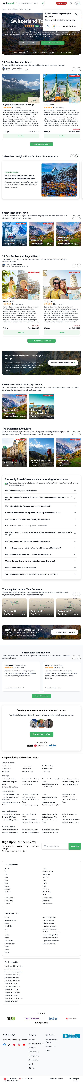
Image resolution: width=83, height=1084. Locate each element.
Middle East (46, 901)
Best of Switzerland (51, 688)
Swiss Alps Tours (27, 771)
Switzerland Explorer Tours (30, 794)
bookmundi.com (57, 1079)
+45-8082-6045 (11, 1079)
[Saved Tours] (70, 3)
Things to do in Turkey (12, 995)
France (7, 880)
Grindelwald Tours (48, 766)
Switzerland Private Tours (70, 784)
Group (6, 932)
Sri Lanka (46, 889)
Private (7, 935)
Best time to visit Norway (12, 975)
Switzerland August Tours (10, 820)
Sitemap (32, 1068)
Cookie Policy (34, 1060)
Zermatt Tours (26, 766)
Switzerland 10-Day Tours (30, 832)
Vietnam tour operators (50, 938)
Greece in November (11, 1001)
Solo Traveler (9, 940)
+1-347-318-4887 (27, 1079)
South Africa (9, 901)
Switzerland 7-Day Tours (30, 829)
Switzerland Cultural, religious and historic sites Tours (30, 799)
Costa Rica (46, 877)
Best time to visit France (12, 980)
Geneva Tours (26, 769)
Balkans (7, 903)
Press (48, 1050)
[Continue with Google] (54, 26)
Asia (6, 874)
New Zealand (47, 892)
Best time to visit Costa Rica (13, 966)
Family (7, 938)
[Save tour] (4, 76)
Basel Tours (6, 771)
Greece (7, 886)
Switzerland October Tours (30, 822)
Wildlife (7, 929)
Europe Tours (12, 9)
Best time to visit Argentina (13, 972)
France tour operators (50, 929)
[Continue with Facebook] (47, 26)
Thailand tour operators (50, 935)
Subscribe (75, 846)
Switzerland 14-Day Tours (50, 829)
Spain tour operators (49, 917)
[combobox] (30, 3)
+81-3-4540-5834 (12, 1081)
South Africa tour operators (51, 932)
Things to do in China (11, 989)
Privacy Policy (34, 1056)
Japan (45, 883)
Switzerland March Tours (70, 822)
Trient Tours (46, 771)
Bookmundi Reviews (36, 1044)
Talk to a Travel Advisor (29, 43)
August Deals (61, 3)
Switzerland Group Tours (10, 787)
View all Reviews (41, 696)
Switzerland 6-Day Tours (50, 832)
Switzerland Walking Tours (10, 794)
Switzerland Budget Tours (70, 782)
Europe (7, 868)
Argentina (8, 895)
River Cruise (8, 926)
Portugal (7, 889)
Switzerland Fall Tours (9, 817)
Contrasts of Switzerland (13, 688)
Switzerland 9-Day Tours (10, 832)
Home (4, 9)
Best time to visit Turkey (12, 978)
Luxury (7, 949)
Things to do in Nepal (11, 983)
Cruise (7, 923)
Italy (6, 871)
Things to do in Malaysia (12, 992)
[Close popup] (76, 14)
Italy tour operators (49, 920)
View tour (21, 136)
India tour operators (49, 923)
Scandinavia (47, 874)
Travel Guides (33, 1052)
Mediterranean (47, 903)
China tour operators (49, 943)
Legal (31, 1064)
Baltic (44, 868)
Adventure (8, 917)
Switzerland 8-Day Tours (10, 829)
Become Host (50, 1046)
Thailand (7, 892)
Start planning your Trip (41, 734)
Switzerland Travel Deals (70, 779)
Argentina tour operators (51, 940)
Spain (6, 877)
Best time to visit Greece (12, 969)
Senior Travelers (10, 943)
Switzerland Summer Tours (11, 814)
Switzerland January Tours (71, 819)
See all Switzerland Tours (52, 43)
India (44, 880)
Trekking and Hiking (11, 920)
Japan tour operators (49, 926)
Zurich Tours (6, 766)
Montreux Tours (47, 769)
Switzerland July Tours (29, 819)
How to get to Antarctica (12, 986)
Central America (48, 895)
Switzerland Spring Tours (50, 814)
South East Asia (48, 871)
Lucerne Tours (6, 769)
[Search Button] (43, 3)
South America (9, 898)
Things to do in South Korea (13, 998)
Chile (6, 883)
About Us (32, 1040)
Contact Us (32, 1048)
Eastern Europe (48, 898)
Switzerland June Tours (49, 817)
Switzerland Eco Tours (9, 779)
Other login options (69, 26)
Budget (7, 952)
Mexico (45, 886)
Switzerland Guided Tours (30, 779)
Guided (7, 946)
